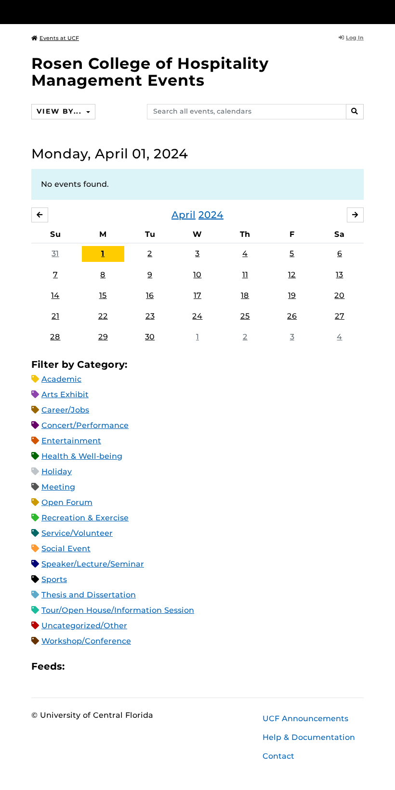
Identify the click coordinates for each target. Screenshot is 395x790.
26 (292, 316)
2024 (211, 214)
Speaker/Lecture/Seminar (92, 564)
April (183, 214)
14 (55, 295)
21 (55, 316)
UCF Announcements (305, 718)
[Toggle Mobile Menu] (361, 11)
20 (339, 295)
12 (292, 274)
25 (245, 316)
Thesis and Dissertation (88, 594)
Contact (278, 756)
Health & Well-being (81, 456)
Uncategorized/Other (84, 625)
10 (197, 274)
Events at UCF (59, 38)
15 (103, 295)
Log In (355, 37)
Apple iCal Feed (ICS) (77, 666)
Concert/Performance (85, 425)
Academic (61, 379)
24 (197, 316)
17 (197, 295)
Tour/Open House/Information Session (117, 610)
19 (292, 295)
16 (150, 295)
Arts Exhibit (65, 394)
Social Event (66, 548)
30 (150, 336)
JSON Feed (142, 666)
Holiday (56, 471)
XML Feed (126, 666)
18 (245, 295)
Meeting (58, 487)
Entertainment (71, 440)
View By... (60, 111)
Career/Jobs (65, 409)
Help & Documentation (309, 737)
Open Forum (66, 502)
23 (150, 316)
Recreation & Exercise (85, 517)
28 (55, 336)
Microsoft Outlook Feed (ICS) (93, 666)
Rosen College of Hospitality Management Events (150, 72)
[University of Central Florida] (95, 11)
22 (103, 316)
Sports (54, 579)
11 (245, 274)
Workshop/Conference (86, 641)
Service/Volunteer (77, 533)
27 (339, 316)
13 (339, 274)
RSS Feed (110, 666)
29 (103, 336)
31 (55, 253)
